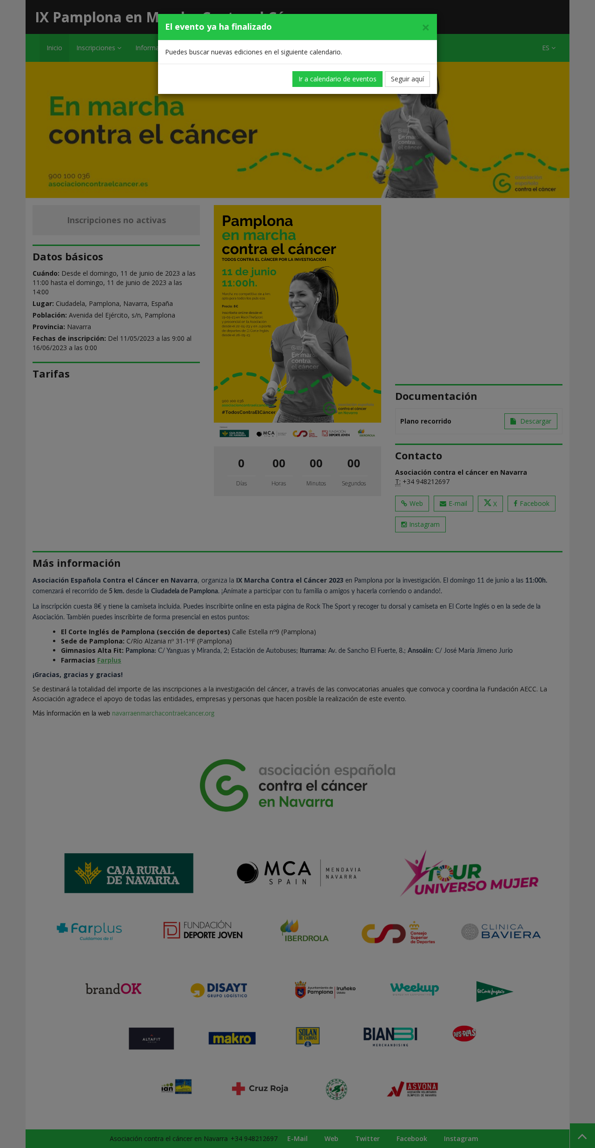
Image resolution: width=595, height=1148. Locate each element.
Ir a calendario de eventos (337, 78)
